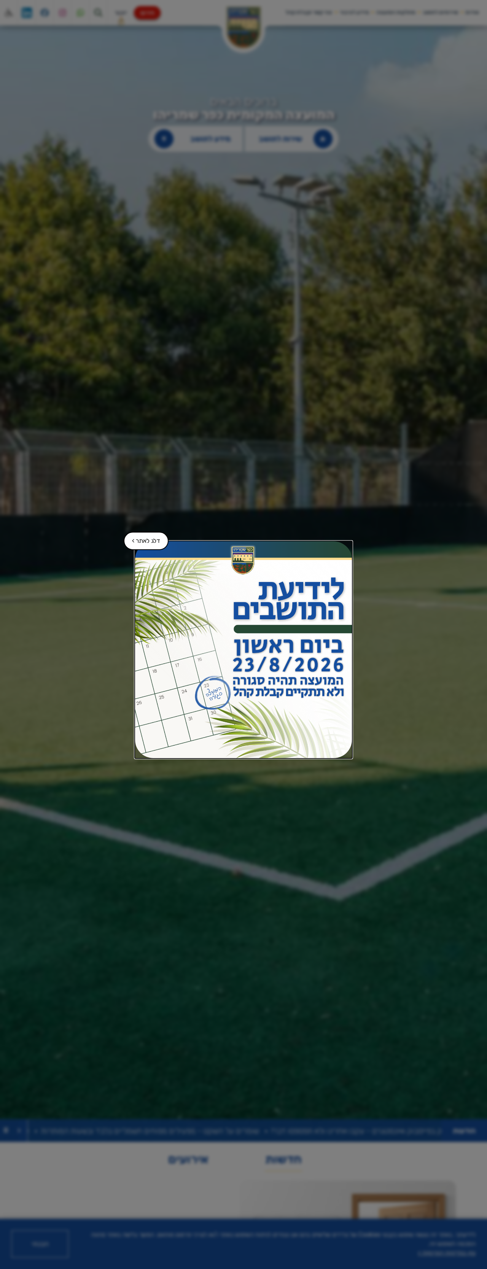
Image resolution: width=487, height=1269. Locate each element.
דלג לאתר (142, 538)
